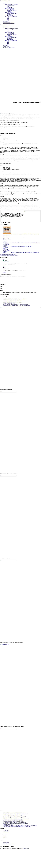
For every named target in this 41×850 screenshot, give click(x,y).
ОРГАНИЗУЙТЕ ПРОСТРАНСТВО (11, 4)
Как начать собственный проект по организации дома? (13, 814)
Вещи (8, 6)
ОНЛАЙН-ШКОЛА (6, 22)
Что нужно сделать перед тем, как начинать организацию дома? (14, 816)
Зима (8, 17)
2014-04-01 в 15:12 (6, 268)
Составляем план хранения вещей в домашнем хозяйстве (13, 819)
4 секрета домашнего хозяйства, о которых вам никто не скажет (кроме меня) (17, 826)
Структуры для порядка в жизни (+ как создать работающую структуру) (16, 818)
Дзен (3, 837)
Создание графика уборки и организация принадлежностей (13, 821)
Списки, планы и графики (11, 10)
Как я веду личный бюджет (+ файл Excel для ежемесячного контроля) (15, 813)
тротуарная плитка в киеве (15, 205)
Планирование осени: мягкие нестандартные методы (12, 299)
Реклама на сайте (6, 831)
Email (1, 288)
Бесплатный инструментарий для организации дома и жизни (14, 812)
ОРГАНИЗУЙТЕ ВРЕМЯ (9, 8)
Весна (8, 18)
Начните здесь (5, 2)
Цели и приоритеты (10, 9)
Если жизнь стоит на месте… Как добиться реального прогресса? (14, 822)
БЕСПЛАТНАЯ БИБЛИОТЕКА (8, 23)
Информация (9, 7)
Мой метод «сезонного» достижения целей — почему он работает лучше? (16, 305)
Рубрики (4, 3)
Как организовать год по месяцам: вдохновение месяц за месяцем (15, 298)
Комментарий (3, 284)
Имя (1, 286)
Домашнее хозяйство (10, 5)
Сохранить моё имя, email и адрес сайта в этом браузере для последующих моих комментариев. (19, 292)
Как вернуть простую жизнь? (8, 824)
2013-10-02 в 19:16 (6, 261)
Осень (8, 20)
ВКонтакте (5, 836)
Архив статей (5, 21)
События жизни (10, 15)
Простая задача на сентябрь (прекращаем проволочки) (12, 302)
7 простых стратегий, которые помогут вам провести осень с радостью (15, 304)
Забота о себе (9, 14)
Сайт (1, 290)
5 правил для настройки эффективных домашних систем (13, 820)
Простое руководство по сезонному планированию (12, 300)
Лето (8, 19)
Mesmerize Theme (26, 848)
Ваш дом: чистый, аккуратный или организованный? (12, 815)
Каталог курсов (5, 843)
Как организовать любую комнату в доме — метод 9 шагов (13, 817)
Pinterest (4, 835)
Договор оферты (6, 842)
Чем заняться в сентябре (7, 301)
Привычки (9, 11)
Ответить (4, 265)
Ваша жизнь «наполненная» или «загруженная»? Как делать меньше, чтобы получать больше (20, 825)
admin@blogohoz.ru (6, 830)
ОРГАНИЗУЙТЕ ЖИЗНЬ (9, 12)
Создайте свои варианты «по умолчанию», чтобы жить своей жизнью (15, 823)
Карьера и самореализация (11, 13)
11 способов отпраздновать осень (9, 303)
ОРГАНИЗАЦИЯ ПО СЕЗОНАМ (11, 16)
